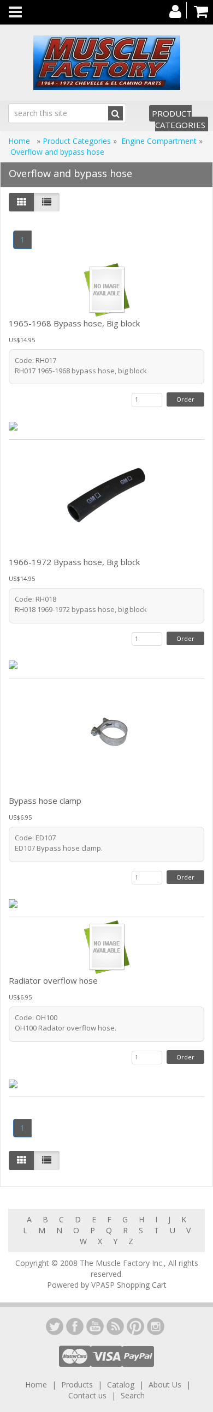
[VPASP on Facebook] (75, 1326)
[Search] (115, 113)
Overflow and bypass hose (57, 152)
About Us (165, 1384)
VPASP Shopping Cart (129, 1285)
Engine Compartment (159, 141)
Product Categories (178, 119)
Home (20, 141)
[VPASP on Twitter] (54, 1326)
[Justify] (47, 202)
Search (133, 1395)
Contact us (87, 1395)
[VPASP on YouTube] (95, 1326)
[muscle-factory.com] (106, 62)
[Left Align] (21, 202)
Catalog (120, 1384)
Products (77, 1384)
